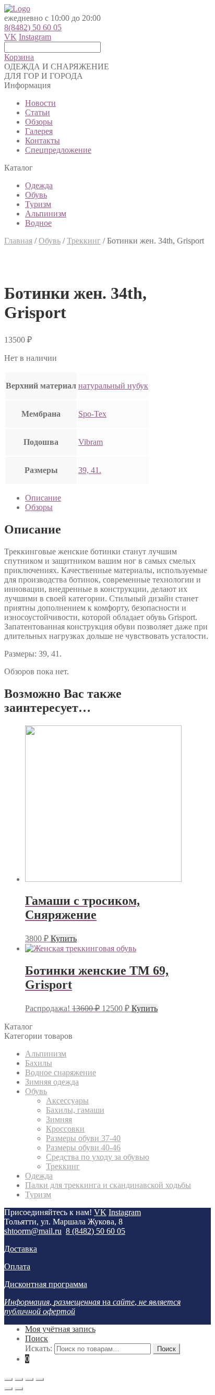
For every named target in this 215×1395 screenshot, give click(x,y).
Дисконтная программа (45, 1284)
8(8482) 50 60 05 (33, 27)
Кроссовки (65, 1128)
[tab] (118, 498)
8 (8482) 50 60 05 (95, 1231)
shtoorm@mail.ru (33, 1231)
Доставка (20, 1248)
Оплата (17, 1266)
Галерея (39, 131)
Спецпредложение (58, 149)
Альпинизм (45, 213)
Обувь (36, 194)
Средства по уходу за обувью (97, 1157)
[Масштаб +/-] (39, 1379)
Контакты (42, 140)
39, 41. (89, 470)
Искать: (38, 1348)
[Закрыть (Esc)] (8, 1379)
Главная (18, 240)
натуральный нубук (113, 385)
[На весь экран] (29, 1379)
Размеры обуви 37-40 (83, 1138)
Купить (64, 938)
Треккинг (84, 240)
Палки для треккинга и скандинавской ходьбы (108, 1185)
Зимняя (59, 1119)
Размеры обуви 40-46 (83, 1147)
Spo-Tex (92, 413)
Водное (38, 223)
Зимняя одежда (52, 1081)
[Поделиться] (19, 1379)
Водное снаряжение (60, 1072)
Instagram (35, 36)
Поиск (36, 1338)
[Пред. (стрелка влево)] (8, 1388)
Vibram (90, 442)
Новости (40, 103)
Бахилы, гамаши (75, 1110)
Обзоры (39, 121)
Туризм (38, 204)
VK (10, 36)
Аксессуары (67, 1100)
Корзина (19, 57)
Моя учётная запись (60, 1329)
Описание (43, 497)
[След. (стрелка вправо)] (19, 1388)
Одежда (39, 185)
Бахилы (38, 1063)
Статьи (37, 112)
